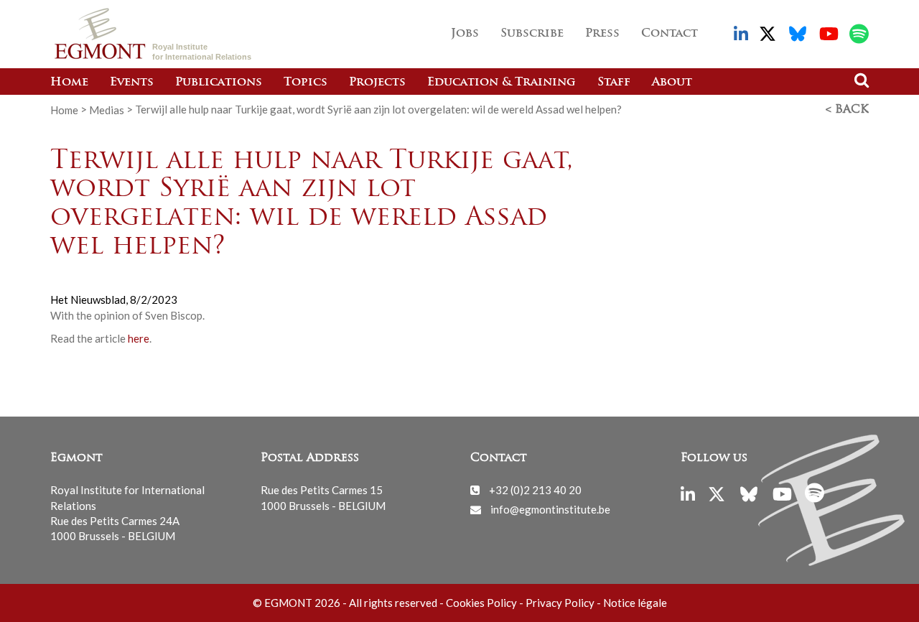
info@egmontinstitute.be (550, 509)
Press (602, 34)
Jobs (465, 34)
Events (132, 82)
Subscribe (532, 34)
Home (69, 82)
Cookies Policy (481, 602)
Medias (106, 109)
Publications (218, 82)
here (138, 338)
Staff (613, 82)
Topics (305, 82)
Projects (377, 82)
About (672, 82)
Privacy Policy (560, 602)
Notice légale (635, 602)
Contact (669, 34)
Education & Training (501, 82)
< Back (847, 110)
